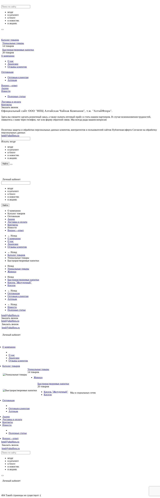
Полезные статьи (17, 96)
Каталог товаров (10, 40)
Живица (12, 271)
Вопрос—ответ (9, 85)
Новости (5, 91)
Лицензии (13, 64)
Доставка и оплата (11, 101)
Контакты (6, 104)
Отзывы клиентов (17, 66)
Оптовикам (7, 72)
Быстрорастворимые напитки (18, 49)
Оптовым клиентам (18, 77)
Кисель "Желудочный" (20, 282)
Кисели (11, 285)
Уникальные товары (13, 43)
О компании (7, 55)
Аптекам (12, 80)
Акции (5, 88)
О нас (11, 61)
